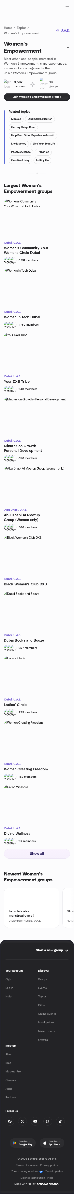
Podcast (11, 1097)
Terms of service (26, 1165)
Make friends (46, 1031)
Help (9, 996)
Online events (47, 1014)
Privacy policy (49, 1165)
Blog (8, 1063)
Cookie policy (54, 1171)
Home (8, 27)
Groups (43, 979)
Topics (21, 27)
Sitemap (43, 1039)
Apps (9, 1089)
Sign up (10, 979)
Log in (9, 988)
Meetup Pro (13, 1071)
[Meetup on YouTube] (35, 1121)
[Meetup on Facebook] (10, 1121)
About (9, 1054)
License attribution (33, 1178)
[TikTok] (60, 1121)
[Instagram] (47, 1121)
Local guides (46, 1022)
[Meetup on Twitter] (22, 1121)
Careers (11, 1080)
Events (42, 988)
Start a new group (49, 950)
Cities (42, 1005)
